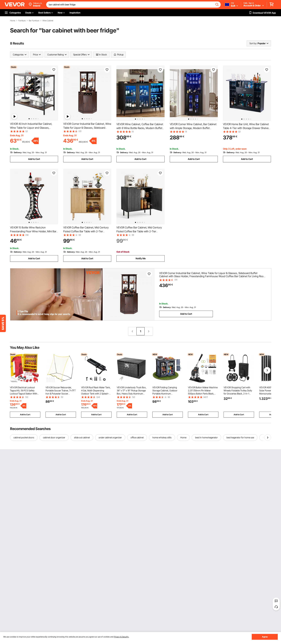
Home (12, 20)
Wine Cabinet (47, 20)
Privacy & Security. (121, 637)
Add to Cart (34, 159)
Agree (265, 637)
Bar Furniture (34, 20)
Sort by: (253, 43)
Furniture (22, 20)
